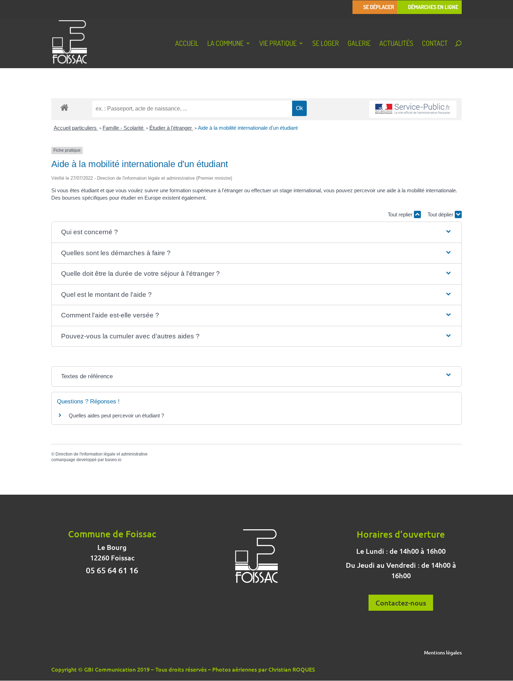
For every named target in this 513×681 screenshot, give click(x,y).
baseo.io (113, 459)
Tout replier (401, 214)
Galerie (359, 44)
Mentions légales (443, 653)
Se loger (325, 44)
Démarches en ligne (433, 7)
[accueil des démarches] (64, 107)
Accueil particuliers (76, 128)
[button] (257, 232)
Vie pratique (278, 44)
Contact (435, 44)
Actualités (396, 44)
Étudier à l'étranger (171, 128)
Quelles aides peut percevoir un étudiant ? (116, 415)
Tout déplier (441, 214)
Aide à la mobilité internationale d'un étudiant (248, 128)
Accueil (187, 44)
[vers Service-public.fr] (412, 109)
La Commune (225, 44)
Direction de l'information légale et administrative (101, 454)
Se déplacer (378, 7)
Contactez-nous (401, 602)
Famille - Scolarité (124, 128)
